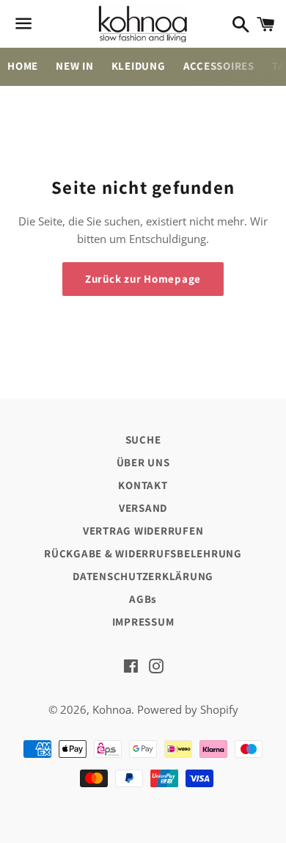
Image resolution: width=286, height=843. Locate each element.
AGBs (143, 599)
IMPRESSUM (143, 622)
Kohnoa (111, 709)
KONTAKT (142, 485)
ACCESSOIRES (218, 66)
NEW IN (75, 66)
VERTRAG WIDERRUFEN (143, 531)
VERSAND (143, 508)
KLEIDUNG (138, 66)
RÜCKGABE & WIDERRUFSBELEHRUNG (143, 553)
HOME (22, 66)
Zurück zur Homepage (143, 279)
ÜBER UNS (143, 462)
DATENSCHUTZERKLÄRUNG (143, 576)
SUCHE (143, 439)
